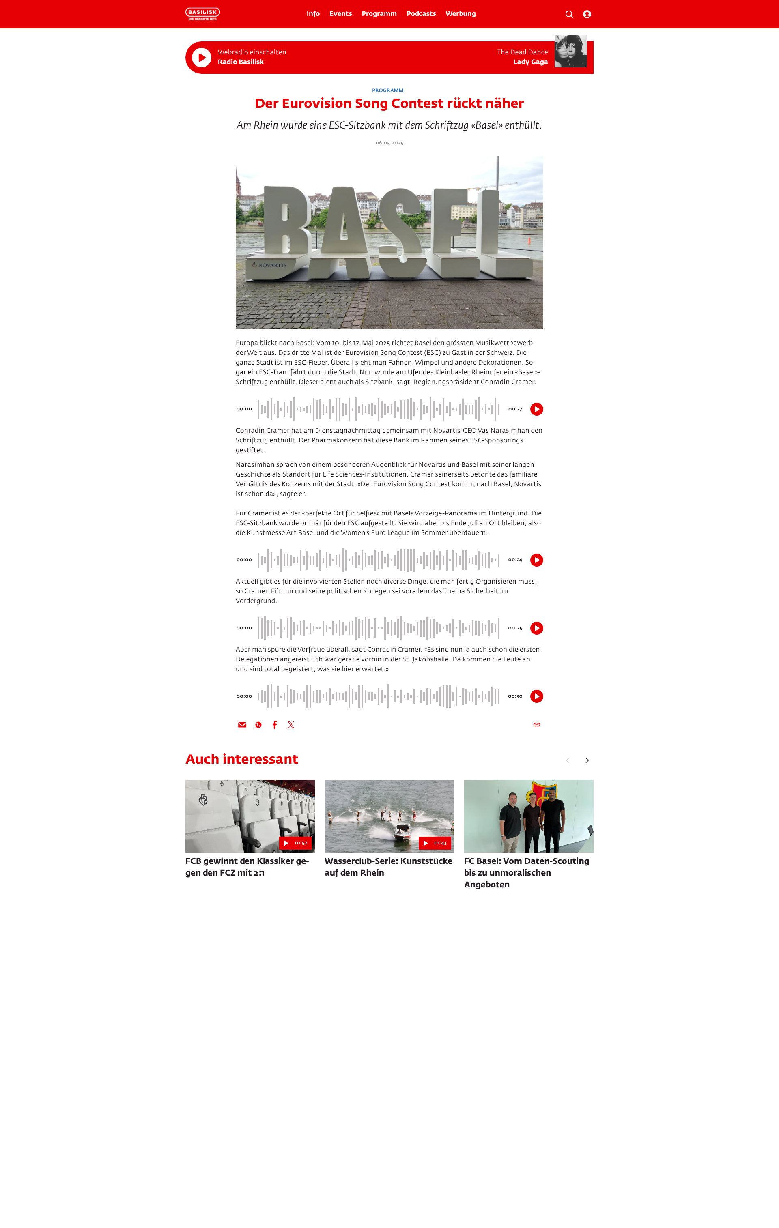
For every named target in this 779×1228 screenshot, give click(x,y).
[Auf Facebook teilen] (274, 724)
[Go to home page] (202, 14)
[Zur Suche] (569, 14)
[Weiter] (587, 760)
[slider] (380, 409)
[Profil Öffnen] (587, 14)
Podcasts (421, 14)
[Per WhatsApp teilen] (258, 724)
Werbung (461, 14)
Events (340, 14)
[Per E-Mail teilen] (242, 724)
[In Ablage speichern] (536, 724)
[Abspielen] (201, 57)
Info (313, 14)
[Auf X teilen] (290, 724)
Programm (379, 14)
